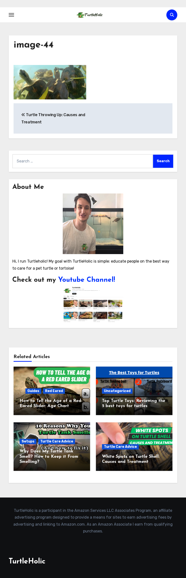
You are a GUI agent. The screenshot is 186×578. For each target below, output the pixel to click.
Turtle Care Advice (56, 441)
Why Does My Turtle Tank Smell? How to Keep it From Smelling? (49, 456)
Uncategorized (117, 391)
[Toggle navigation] (11, 14)
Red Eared (54, 391)
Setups (28, 441)
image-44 (34, 45)
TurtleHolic (27, 561)
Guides (33, 391)
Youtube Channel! (86, 280)
